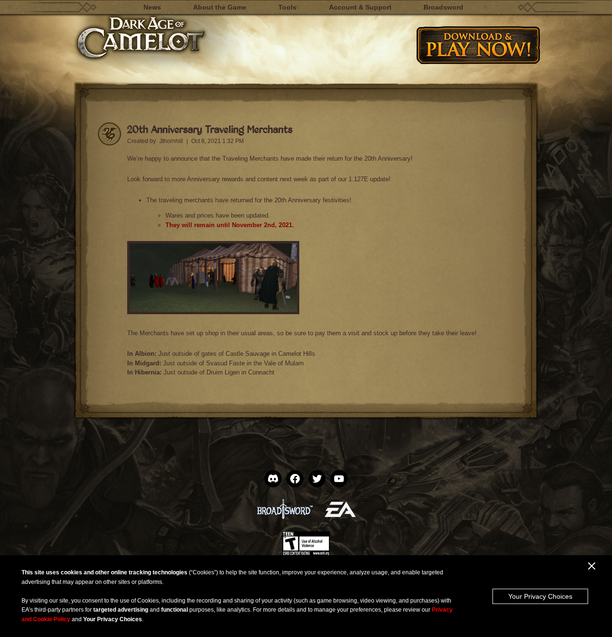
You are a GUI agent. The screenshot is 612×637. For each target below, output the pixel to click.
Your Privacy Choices (540, 596)
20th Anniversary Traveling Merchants (210, 128)
